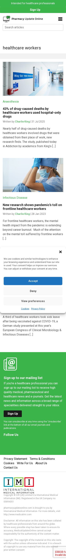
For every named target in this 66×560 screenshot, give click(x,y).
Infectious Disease (15, 197)
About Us (41, 463)
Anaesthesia (11, 101)
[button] (60, 251)
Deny (33, 291)
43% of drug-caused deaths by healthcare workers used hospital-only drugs (32, 112)
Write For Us (25, 463)
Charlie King (22, 121)
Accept (33, 281)
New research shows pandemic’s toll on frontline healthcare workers (32, 207)
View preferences (33, 301)
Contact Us (11, 467)
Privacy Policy (38, 308)
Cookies (25, 308)
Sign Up (35, 10)
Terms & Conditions (42, 459)
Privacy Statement (15, 459)
